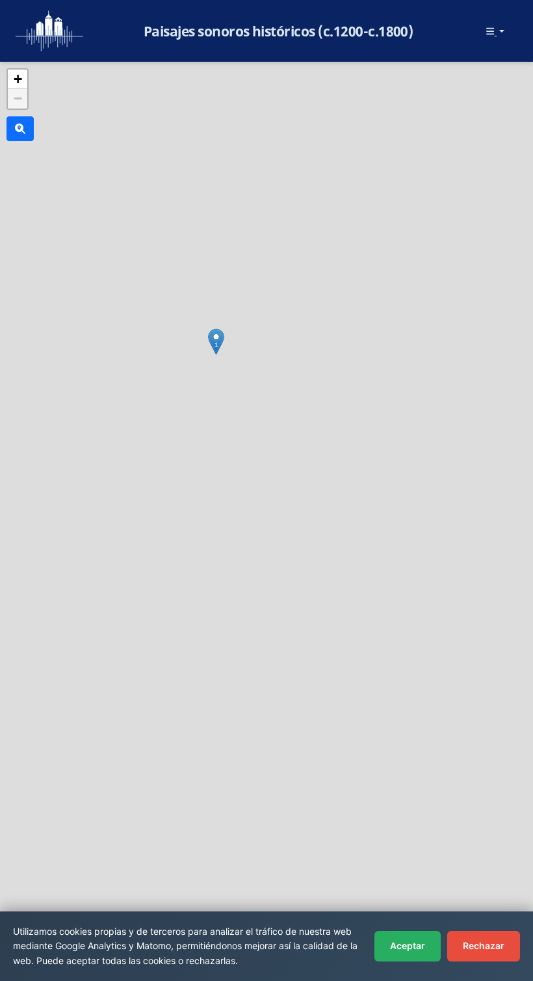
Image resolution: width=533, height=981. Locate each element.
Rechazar (483, 945)
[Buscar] (20, 128)
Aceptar (407, 945)
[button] (216, 341)
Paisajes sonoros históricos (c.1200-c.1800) (278, 31)
